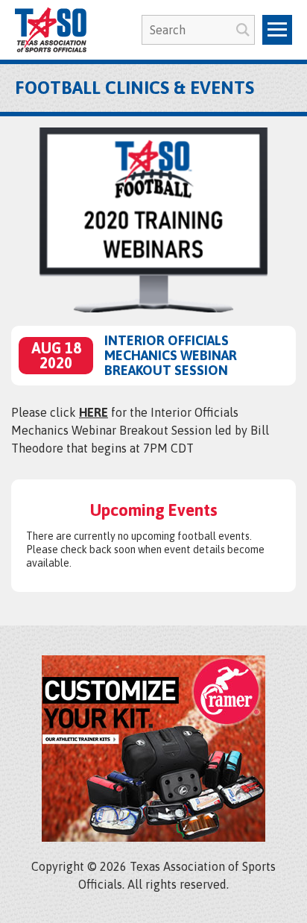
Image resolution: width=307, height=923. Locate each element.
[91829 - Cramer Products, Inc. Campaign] (153, 837)
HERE (93, 412)
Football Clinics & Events (134, 88)
